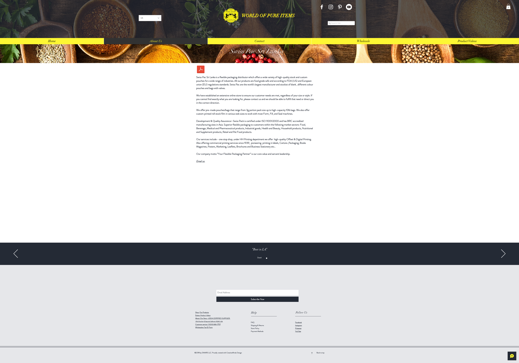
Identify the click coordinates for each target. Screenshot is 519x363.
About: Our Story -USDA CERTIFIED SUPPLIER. (212, 318)
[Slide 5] (269, 258)
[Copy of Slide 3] (255, 258)
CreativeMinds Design (234, 352)
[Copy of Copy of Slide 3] (258, 258)
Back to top (320, 352)
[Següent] (503, 253)
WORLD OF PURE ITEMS (268, 15)
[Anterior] (16, 253)
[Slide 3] (252, 258)
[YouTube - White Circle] (349, 7)
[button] (508, 6)
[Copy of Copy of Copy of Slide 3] (261, 258)
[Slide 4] (266, 258)
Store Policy (255, 328)
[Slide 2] (263, 258)
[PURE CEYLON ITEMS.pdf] (200, 69)
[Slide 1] (249, 258)
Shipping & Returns (257, 325)
